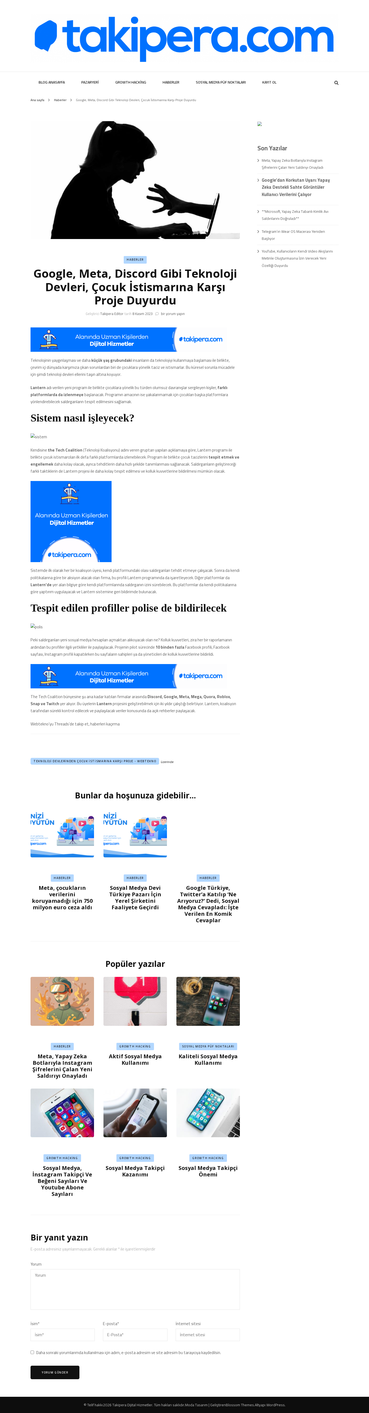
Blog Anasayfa (52, 82)
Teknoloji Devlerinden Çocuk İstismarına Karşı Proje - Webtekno (94, 761)
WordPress (275, 1404)
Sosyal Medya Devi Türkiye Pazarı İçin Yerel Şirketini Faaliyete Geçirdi (135, 897)
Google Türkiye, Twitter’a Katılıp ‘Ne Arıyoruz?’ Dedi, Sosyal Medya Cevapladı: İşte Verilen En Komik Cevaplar (208, 904)
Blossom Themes (240, 1404)
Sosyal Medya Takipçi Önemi (208, 1171)
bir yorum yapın (172, 313)
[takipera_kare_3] (71, 561)
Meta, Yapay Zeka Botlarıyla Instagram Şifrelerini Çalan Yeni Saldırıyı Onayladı (62, 1066)
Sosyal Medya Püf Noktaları (221, 82)
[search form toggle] (336, 83)
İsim (35, 1323)
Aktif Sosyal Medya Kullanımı (135, 1059)
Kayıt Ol (269, 82)
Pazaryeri (90, 82)
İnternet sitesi (188, 1323)
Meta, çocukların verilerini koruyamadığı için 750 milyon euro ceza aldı (62, 897)
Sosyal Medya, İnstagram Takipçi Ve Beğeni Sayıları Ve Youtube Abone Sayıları (62, 1181)
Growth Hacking (130, 82)
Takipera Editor (111, 313)
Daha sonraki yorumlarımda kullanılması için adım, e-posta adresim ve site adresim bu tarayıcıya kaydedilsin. (128, 1352)
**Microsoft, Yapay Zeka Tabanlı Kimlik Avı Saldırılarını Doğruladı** (295, 215)
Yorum (36, 1264)
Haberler (171, 82)
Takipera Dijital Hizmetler (132, 1404)
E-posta (111, 1323)
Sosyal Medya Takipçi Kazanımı (135, 1171)
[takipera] (129, 350)
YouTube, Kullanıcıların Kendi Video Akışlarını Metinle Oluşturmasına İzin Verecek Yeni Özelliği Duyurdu (297, 258)
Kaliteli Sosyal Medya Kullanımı (208, 1059)
